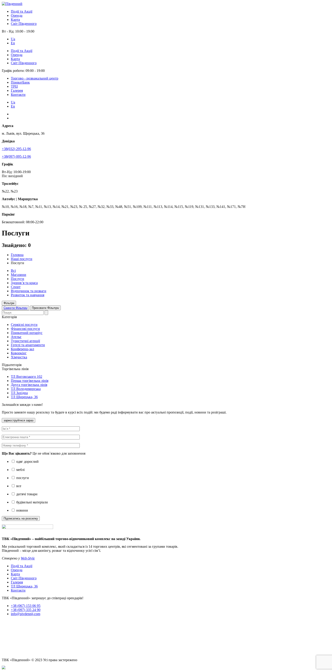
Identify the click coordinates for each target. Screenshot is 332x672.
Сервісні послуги (24, 325)
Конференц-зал (22, 349)
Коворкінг (19, 353)
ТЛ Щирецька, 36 (24, 397)
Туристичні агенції (25, 341)
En (13, 43)
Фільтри (9, 303)
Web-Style (28, 558)
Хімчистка (19, 357)
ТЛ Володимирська (26, 389)
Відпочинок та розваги (28, 291)
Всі (13, 271)
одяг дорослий (27, 461)
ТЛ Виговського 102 (26, 376)
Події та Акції (21, 11)
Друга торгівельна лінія (29, 385)
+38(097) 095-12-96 (16, 156)
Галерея (17, 90)
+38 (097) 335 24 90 (25, 610)
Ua (13, 39)
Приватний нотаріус (26, 333)
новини (21, 510)
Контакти (18, 94)
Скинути (15, 308)
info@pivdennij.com (25, 614)
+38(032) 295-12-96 (16, 149)
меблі (20, 470)
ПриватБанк (20, 82)
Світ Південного (24, 24)
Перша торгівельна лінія (29, 381)
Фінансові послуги (25, 329)
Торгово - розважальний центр (34, 78)
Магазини (18, 275)
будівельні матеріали (31, 502)
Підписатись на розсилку (21, 518)
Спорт (16, 287)
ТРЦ (14, 86)
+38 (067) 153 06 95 (25, 606)
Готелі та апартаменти (28, 345)
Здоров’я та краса (24, 283)
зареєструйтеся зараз (18, 420)
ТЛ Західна (19, 393)
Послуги (17, 279)
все (18, 486)
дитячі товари (26, 494)
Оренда (16, 15)
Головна (17, 255)
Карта (15, 19)
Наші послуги (21, 259)
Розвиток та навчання (27, 295)
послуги (22, 478)
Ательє (16, 337)
